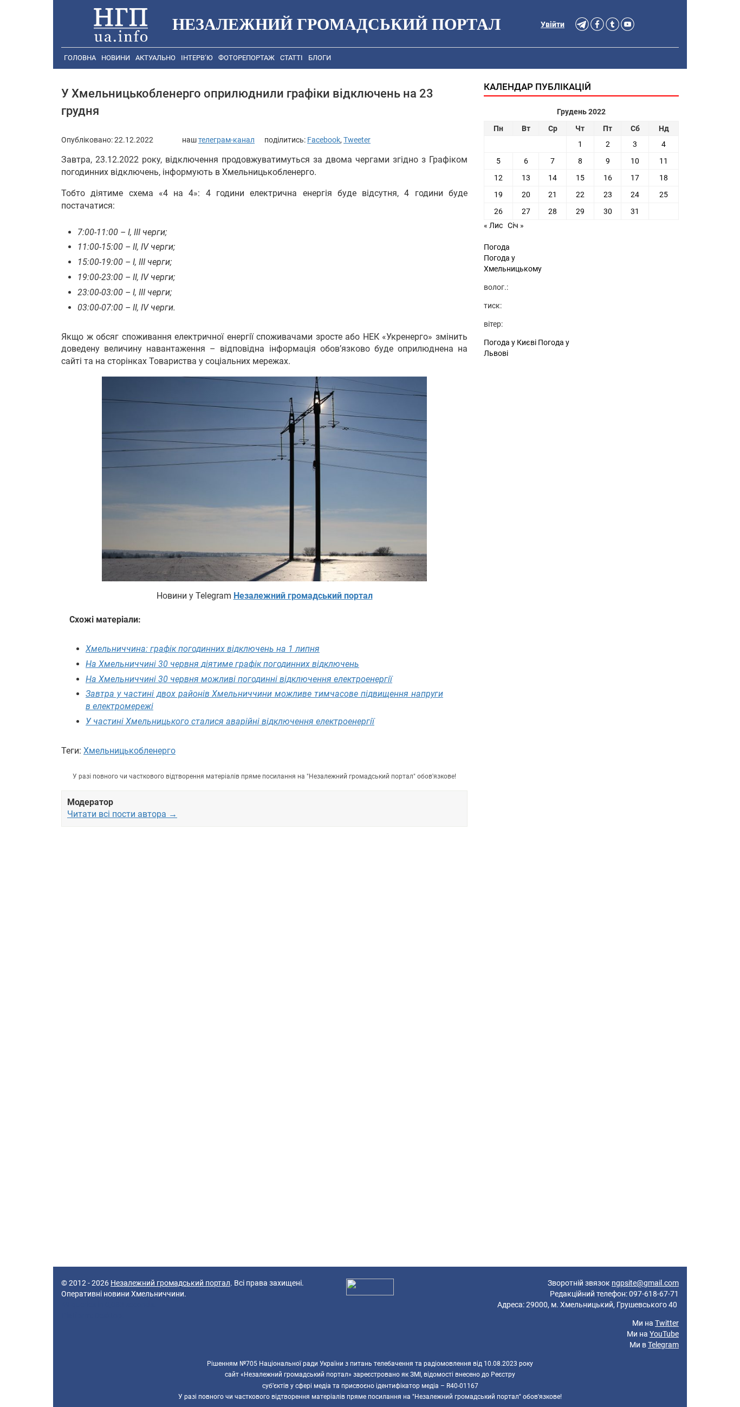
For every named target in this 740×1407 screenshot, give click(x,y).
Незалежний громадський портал (170, 1283)
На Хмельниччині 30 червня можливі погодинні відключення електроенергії (239, 679)
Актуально (155, 58)
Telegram (663, 1344)
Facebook (323, 139)
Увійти (552, 24)
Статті (291, 58)
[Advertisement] (264, 949)
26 (498, 211)
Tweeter (357, 139)
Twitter (667, 1323)
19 (498, 194)
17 (635, 177)
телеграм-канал (226, 139)
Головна (80, 58)
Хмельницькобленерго (129, 750)
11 (663, 161)
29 (580, 211)
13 (526, 177)
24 (635, 194)
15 (580, 177)
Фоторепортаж (246, 58)
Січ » (516, 225)
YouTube (664, 1334)
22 (580, 194)
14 (552, 177)
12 (498, 177)
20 (526, 194)
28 (552, 211)
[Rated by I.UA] (370, 1288)
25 (663, 194)
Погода (497, 247)
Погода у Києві (510, 342)
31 (635, 211)
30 (607, 211)
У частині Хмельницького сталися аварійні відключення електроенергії (230, 721)
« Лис (493, 225)
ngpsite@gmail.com (645, 1283)
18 (663, 177)
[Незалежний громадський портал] (121, 24)
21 (552, 194)
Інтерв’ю (197, 58)
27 (526, 211)
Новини (115, 58)
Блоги (319, 58)
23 (607, 194)
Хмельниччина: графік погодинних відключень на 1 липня (203, 649)
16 (607, 177)
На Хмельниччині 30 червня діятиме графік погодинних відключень (222, 664)
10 (635, 161)
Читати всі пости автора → (122, 814)
